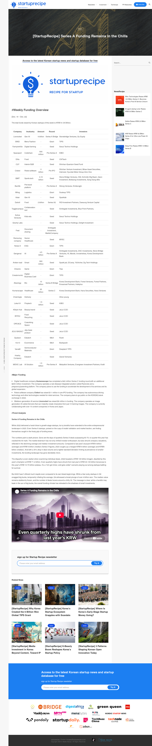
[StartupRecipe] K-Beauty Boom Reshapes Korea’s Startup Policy (58, 649)
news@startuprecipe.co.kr (76, 739)
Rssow (4, 340)
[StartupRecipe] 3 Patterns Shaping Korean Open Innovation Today (92, 649)
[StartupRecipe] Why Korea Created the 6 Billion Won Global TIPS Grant (26, 612)
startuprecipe (55, 739)
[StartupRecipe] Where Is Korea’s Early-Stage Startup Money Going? (93, 612)
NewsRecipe (119, 91)
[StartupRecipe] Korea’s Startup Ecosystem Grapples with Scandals (57, 612)
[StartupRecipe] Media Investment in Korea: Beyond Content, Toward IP (26, 649)
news (80, 29)
